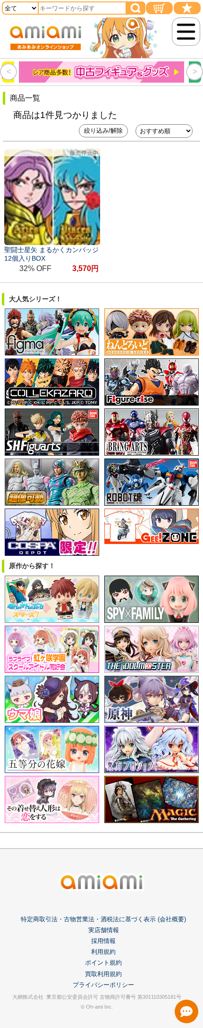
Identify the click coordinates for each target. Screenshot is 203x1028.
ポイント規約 (103, 962)
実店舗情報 (103, 930)
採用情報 (103, 940)
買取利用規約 (103, 973)
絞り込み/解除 (103, 130)
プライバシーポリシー (103, 984)
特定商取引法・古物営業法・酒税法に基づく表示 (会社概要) (103, 919)
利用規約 (103, 951)
